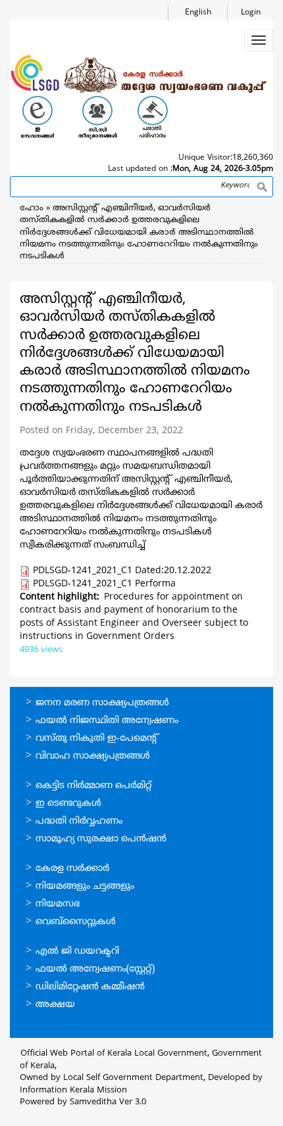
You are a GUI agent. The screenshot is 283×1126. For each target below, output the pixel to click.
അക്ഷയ (55, 1004)
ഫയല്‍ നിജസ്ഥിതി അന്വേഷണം (107, 720)
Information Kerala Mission (73, 1090)
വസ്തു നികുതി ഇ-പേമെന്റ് (97, 738)
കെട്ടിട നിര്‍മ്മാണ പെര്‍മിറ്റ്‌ (93, 785)
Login (251, 13)
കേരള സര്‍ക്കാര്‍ (72, 868)
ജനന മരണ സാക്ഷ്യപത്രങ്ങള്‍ (102, 703)
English (198, 13)
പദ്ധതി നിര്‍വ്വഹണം (79, 821)
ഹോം (31, 208)
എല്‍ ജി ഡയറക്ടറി (77, 951)
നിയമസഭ (58, 904)
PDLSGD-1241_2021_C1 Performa (104, 584)
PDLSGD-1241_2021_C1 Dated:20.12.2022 (122, 570)
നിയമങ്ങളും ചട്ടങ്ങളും (85, 886)
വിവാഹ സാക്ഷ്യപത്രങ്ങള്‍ (93, 756)
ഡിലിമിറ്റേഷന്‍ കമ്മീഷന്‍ (90, 987)
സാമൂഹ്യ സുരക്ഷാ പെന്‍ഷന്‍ (101, 839)
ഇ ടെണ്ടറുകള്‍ (68, 803)
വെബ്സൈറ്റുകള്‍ (76, 921)
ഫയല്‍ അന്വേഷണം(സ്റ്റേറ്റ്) (95, 969)
